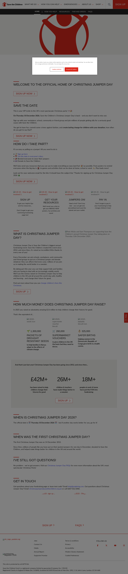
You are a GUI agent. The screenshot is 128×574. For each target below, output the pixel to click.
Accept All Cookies (71, 69)
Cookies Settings (56, 69)
